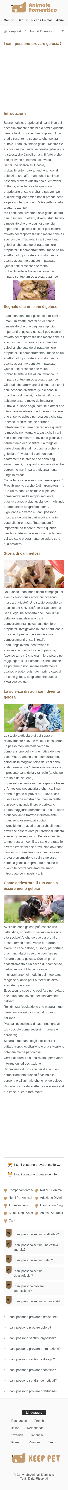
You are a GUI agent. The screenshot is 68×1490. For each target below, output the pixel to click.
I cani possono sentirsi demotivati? (32, 1380)
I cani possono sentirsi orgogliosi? (31, 1338)
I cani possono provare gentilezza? (38, 1174)
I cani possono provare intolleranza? (39, 1165)
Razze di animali (51, 1190)
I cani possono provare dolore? (29, 1327)
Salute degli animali (22, 1212)
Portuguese (19, 1420)
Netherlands (35, 1428)
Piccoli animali (41, 20)
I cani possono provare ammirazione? (34, 1349)
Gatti (21, 20)
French (39, 1420)
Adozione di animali (53, 1197)
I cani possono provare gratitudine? (32, 1391)
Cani (7, 20)
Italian (15, 1428)
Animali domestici (41, 31)
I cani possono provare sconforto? (31, 1370)
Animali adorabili (51, 1212)
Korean (16, 1442)
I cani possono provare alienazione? (32, 1317)
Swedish (17, 1435)
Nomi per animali (20, 1197)
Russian (34, 1442)
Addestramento (19, 1205)
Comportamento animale (25, 1190)
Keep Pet (14, 31)
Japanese (37, 1435)
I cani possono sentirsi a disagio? (31, 1359)
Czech (51, 1442)
